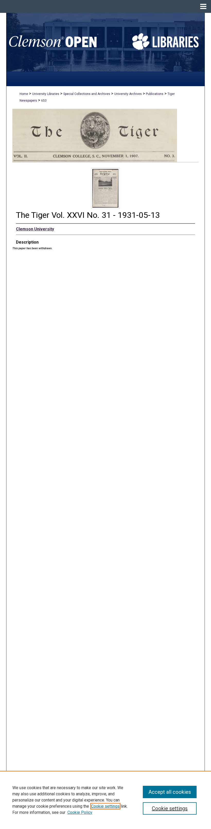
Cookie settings (105, 806)
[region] (105, 800)
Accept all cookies (169, 792)
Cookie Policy (79, 812)
